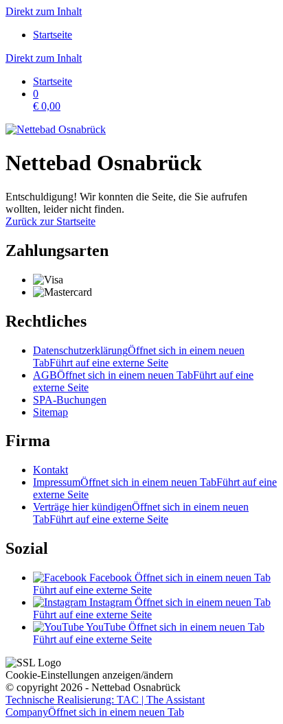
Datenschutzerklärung (139, 357)
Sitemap (50, 412)
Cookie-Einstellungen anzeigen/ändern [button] (89, 675)
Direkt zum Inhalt (43, 11)
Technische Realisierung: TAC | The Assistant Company (105, 706)
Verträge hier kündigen (141, 513)
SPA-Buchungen (69, 400)
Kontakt (50, 470)
